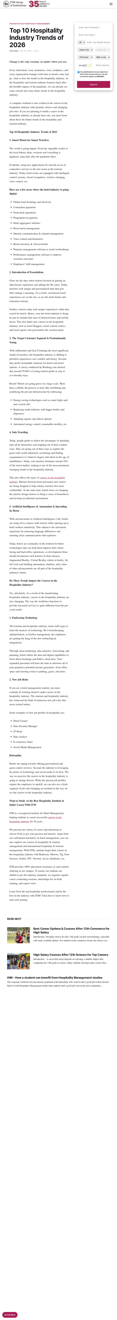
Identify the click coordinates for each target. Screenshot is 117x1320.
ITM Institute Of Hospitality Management (29, 24)
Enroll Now (10, 1315)
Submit (93, 84)
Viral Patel (13, 51)
